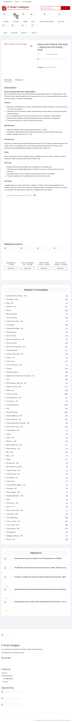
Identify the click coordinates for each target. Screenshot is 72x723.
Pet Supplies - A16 (12, 478)
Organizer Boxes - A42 (13, 470)
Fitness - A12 (10, 357)
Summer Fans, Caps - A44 (14, 510)
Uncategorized (10, 532)
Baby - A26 (9, 303)
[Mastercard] (6, 662)
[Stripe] (23, 662)
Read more (11, 268)
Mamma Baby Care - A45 (14, 445)
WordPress (68, 720)
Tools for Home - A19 (13, 521)
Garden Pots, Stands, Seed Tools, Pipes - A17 (20, 376)
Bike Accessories (11, 314)
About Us (4, 673)
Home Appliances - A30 (13, 397)
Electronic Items (11, 343)
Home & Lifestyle (11, 394)
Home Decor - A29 (12, 401)
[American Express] (2, 662)
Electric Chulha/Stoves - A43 (15, 339)
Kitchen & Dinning (11, 412)
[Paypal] (13, 662)
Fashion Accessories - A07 (14, 354)
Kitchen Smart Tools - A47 (14, 427)
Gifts (8, 379)
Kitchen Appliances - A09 (14, 416)
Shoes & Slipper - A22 (13, 492)
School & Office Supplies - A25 (15, 485)
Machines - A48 (11, 441)
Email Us (16, 1)
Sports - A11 (10, 507)
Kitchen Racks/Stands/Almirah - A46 (17, 423)
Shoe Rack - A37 (11, 488)
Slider (8, 499)
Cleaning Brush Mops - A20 (14, 328)
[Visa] (9, 662)
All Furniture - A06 (12, 299)
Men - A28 (9, 452)
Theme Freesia (55, 720)
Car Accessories (11, 317)
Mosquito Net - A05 (12, 463)
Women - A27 (10, 539)
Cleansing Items (11, 332)
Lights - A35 (10, 437)
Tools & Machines (12, 517)
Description (8, 80)
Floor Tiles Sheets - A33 (14, 365)
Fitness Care (10, 361)
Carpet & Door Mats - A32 (14, 321)
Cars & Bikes (10, 325)
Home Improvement (50, 67)
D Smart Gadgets (27, 1)
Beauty (8, 310)
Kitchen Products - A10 (13, 419)
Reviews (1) (19, 80)
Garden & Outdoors (12, 372)
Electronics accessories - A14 (15, 347)
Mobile (8, 459)
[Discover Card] (19, 662)
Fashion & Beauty (11, 350)
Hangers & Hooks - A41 (13, 387)
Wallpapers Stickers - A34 (14, 536)
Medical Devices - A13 (13, 448)
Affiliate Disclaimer (7, 676)
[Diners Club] (16, 662)
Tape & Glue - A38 (12, 514)
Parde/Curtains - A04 (13, 474)
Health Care (10, 390)
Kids (7, 408)
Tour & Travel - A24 (12, 525)
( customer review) (51, 54)
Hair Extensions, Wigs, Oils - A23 (16, 383)
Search (65, 8)
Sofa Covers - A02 (12, 503)
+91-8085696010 (7, 1)
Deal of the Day (11, 336)
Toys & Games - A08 (12, 528)
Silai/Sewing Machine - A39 (14, 496)
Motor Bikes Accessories (14, 467)
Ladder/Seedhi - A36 (12, 430)
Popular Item (10, 481)
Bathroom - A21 (11, 307)
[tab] (8, 80)
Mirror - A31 (10, 456)
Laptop (8, 434)
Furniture (9, 368)
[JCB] (26, 662)
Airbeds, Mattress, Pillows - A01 (16, 296)
